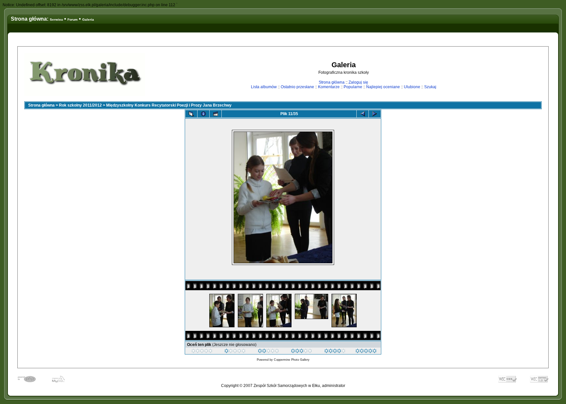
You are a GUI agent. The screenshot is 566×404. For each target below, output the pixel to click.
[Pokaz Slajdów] (215, 113)
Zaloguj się (358, 82)
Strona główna (332, 82)
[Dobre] (301, 352)
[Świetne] (366, 352)
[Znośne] (268, 352)
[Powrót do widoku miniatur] (191, 113)
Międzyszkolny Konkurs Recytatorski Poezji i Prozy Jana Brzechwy (169, 105)
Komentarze (329, 87)
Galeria (88, 19)
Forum (72, 19)
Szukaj (430, 87)
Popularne (353, 87)
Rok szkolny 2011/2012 (80, 105)
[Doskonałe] (335, 352)
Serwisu (56, 19)
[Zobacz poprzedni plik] (362, 113)
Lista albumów (264, 87)
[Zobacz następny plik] (375, 113)
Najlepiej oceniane (383, 87)
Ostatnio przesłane (297, 87)
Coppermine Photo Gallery (292, 359)
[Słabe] (235, 352)
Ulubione (412, 87)
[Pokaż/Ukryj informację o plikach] (203, 113)
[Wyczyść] (202, 352)
